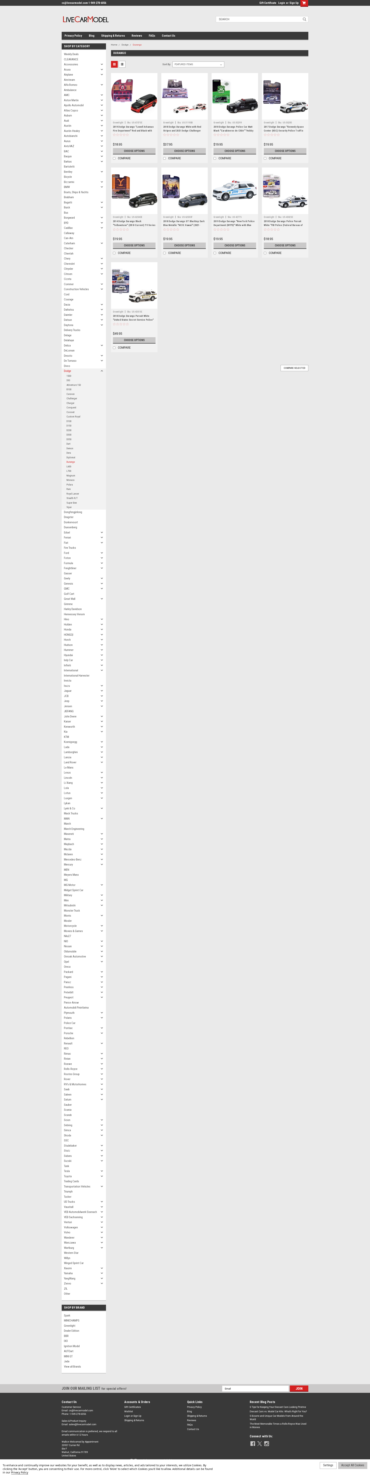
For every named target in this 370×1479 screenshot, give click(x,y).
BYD (66, 223)
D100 (68, 421)
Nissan (68, 946)
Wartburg (69, 1248)
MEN (66, 869)
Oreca (67, 966)
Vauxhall (68, 1207)
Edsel (67, 532)
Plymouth (69, 1013)
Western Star (71, 1253)
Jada (66, 1361)
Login (281, 2)
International (71, 670)
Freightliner (70, 568)
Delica (67, 345)
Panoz (67, 982)
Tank (66, 1166)
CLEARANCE (71, 59)
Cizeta (67, 279)
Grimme (68, 604)
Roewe (68, 1064)
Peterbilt (68, 992)
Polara (69, 484)
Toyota (68, 1176)
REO (66, 1048)
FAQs (152, 35)
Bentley (68, 172)
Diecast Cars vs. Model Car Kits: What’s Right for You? (278, 1411)
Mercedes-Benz (73, 859)
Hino (66, 619)
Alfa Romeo (70, 85)
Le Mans (68, 767)
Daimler (68, 315)
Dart (68, 443)
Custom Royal (73, 416)
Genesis (68, 583)
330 (68, 380)
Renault (68, 1043)
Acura (67, 69)
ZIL (66, 1288)
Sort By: (166, 64)
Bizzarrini (69, 182)
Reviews (137, 35)
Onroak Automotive (75, 956)
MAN (67, 818)
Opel (66, 961)
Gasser (68, 573)
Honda (67, 629)
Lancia (67, 757)
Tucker (67, 1196)
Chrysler (68, 269)
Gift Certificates (132, 1407)
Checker (68, 248)
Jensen (68, 706)
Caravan (70, 394)
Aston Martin (71, 100)
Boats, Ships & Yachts (76, 192)
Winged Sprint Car (74, 1263)
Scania (67, 1110)
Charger (70, 403)
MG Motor (69, 885)
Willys (67, 1258)
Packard (68, 972)
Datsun (68, 320)
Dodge (67, 371)
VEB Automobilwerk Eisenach (80, 1212)
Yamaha (68, 1273)
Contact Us (168, 35)
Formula (68, 563)
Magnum (70, 475)
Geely (67, 578)
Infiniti (67, 665)
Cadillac (68, 228)
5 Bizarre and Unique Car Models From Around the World (276, 1418)
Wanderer (69, 1237)
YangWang (69, 1278)
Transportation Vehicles (77, 1186)
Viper (69, 507)
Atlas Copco (71, 110)
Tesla (67, 1171)
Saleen (67, 1094)
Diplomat (70, 457)
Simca (67, 1130)
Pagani (67, 977)
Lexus (67, 772)
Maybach (69, 844)
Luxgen (68, 798)
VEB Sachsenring (73, 1217)
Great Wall (69, 599)
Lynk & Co (69, 808)
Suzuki (67, 1161)
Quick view (134, 116)
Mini (66, 900)
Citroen (68, 274)
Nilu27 (67, 936)
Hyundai (68, 655)
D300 (68, 434)
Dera (68, 452)
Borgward (69, 217)
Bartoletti (69, 166)
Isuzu (67, 686)
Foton (67, 558)
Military (68, 895)
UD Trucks (69, 1201)
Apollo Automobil (74, 105)
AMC (67, 95)
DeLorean (69, 350)
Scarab (68, 1115)
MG (66, 880)
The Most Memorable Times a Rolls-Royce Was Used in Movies (278, 1426)
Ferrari (67, 537)
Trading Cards (71, 1181)
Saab (67, 1089)
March (67, 823)
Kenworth (69, 726)
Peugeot (68, 997)
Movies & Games (73, 931)
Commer (69, 284)
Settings (328, 1465)
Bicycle (68, 177)
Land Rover (70, 762)
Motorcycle (70, 926)
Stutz (67, 1150)
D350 (68, 439)
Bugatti (68, 202)
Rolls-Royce (70, 1069)
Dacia (67, 304)
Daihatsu (69, 309)
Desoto (68, 355)
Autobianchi (70, 136)
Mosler (68, 921)
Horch (67, 639)
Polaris (68, 1018)
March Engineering (74, 829)
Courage (68, 299)
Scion (67, 1120)
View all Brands (72, 1366)
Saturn (67, 1099)
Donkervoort (71, 522)
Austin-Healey (72, 131)
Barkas (68, 161)
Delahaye (69, 340)
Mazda (67, 849)
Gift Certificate (267, 2)
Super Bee (71, 502)
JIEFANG (69, 711)
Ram (68, 489)
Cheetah (68, 253)
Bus (66, 212)
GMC (67, 588)
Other (67, 1293)
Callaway (69, 233)
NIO (66, 941)
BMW (67, 187)
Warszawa (70, 1242)
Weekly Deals (71, 54)
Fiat (66, 542)
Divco (67, 366)
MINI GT (68, 1356)
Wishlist (128, 1411)
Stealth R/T (72, 498)
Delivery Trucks (72, 330)
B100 (68, 389)
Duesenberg (70, 527)
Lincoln (68, 778)
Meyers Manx (71, 874)
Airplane (68, 74)
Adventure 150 (73, 384)
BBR (66, 1336)
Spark (67, 1315)
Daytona (68, 325)
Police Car (69, 1023)
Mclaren (68, 854)
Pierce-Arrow (71, 1002)
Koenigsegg (70, 742)
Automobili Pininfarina (76, 1007)
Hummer (68, 650)
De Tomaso (70, 360)
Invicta (67, 680)
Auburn (68, 115)
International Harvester (76, 675)
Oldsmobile (70, 951)
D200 (68, 430)
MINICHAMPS (71, 1320)
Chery (67, 258)
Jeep (66, 701)
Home (114, 45)
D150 (68, 425)
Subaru (68, 1156)
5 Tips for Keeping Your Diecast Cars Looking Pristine (278, 1407)
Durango (70, 461)
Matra (67, 839)
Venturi (68, 1222)
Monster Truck (72, 910)
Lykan (67, 803)
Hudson (68, 645)
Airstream (69, 80)
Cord (66, 294)
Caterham (69, 243)
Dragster (68, 517)
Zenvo (67, 1283)
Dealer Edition (71, 1330)
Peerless (69, 987)
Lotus (67, 793)
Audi (66, 120)
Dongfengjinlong (73, 512)
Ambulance (70, 90)
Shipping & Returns (113, 35)
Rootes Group (72, 1074)
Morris (67, 915)
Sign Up (294, 2)
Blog (91, 35)
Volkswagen (71, 1227)
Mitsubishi (70, 905)
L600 (68, 466)
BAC (66, 151)
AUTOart (68, 1351)
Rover (67, 1079)
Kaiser (67, 721)
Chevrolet (69, 263)
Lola (66, 788)
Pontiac (68, 1028)
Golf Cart (69, 594)
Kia (65, 731)
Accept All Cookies (352, 1465)
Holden (68, 624)
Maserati (69, 834)
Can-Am (68, 238)
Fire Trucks (70, 547)
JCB (66, 696)
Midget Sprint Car (73, 890)
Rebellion (69, 1038)
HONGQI (68, 634)
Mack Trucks (71, 813)
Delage (67, 335)
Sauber (68, 1105)
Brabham (69, 197)
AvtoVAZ (69, 146)
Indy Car (68, 660)
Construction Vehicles (76, 289)
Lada (66, 747)
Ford (66, 553)
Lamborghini (71, 752)
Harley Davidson (73, 609)
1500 (68, 375)
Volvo (67, 1232)
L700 (68, 470)
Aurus (67, 141)
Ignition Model (72, 1346)
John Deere (70, 716)
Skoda (67, 1135)
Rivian (67, 1058)
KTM (66, 737)
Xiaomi (68, 1268)
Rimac (67, 1053)
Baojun (68, 156)
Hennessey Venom (74, 614)
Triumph (68, 1191)
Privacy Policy (73, 35)
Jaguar (67, 691)
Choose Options (134, 151)
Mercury (68, 864)
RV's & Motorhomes (75, 1084)
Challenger (71, 398)
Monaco (70, 480)
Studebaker (70, 1145)
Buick (67, 207)
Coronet (70, 412)
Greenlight (69, 1325)
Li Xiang (68, 783)
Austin (67, 125)
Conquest (71, 407)
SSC (66, 1140)
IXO (66, 1341)
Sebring (68, 1125)
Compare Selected (294, 368)
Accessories (71, 64)
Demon (69, 448)
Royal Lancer (72, 493)
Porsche (68, 1033)
